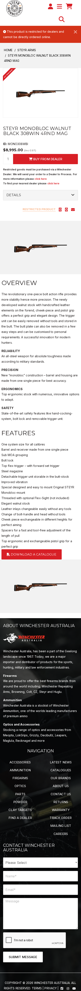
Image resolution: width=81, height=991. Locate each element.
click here (40, 178)
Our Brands (61, 778)
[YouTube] (74, 988)
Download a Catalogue (33, 554)
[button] (62, 19)
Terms (37, 988)
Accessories (20, 762)
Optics (20, 786)
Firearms (20, 778)
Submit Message (23, 957)
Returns (60, 802)
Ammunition (20, 770)
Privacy (50, 988)
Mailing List (60, 826)
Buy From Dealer (47, 159)
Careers (61, 834)
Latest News (61, 762)
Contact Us (61, 794)
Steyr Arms (26, 50)
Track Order (61, 818)
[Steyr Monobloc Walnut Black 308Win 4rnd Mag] (40, 92)
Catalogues (60, 770)
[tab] (40, 195)
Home (8, 50)
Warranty (61, 810)
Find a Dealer (20, 818)
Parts (20, 794)
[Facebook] (62, 988)
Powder (20, 802)
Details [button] (13, 195)
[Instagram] (68, 988)
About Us (61, 786)
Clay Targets (20, 810)
